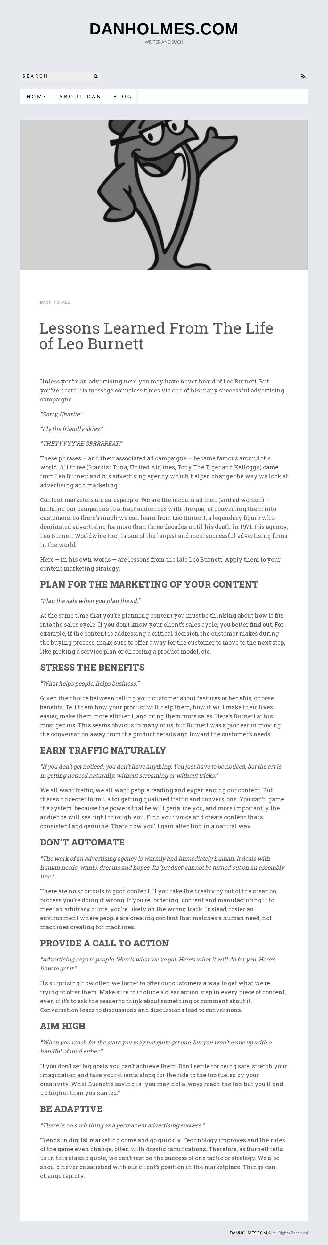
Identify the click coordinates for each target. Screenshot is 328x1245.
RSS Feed (303, 76)
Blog (123, 96)
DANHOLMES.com (164, 28)
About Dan (80, 96)
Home (37, 96)
